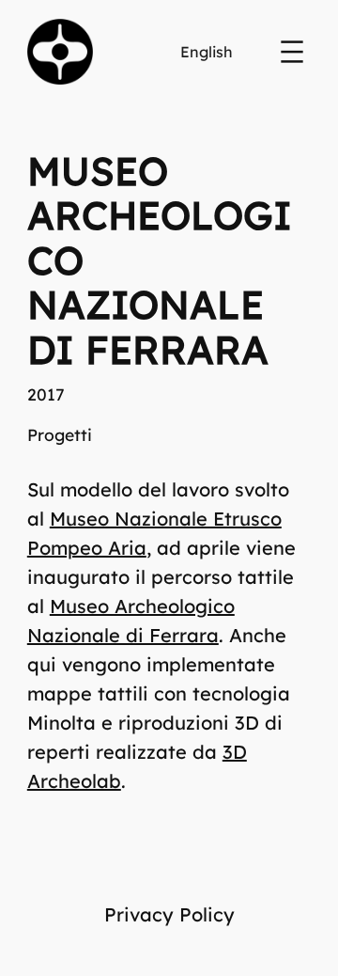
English (206, 51)
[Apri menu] (292, 52)
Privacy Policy (169, 914)
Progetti (59, 434)
